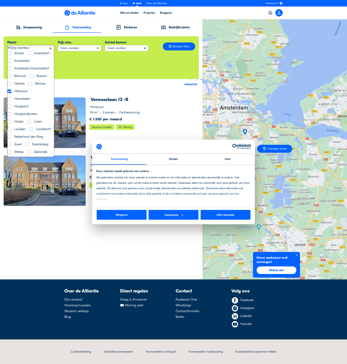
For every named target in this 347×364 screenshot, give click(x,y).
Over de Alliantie (156, 3)
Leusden (20, 129)
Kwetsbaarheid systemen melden (255, 351)
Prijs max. (65, 42)
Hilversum (21, 91)
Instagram (247, 308)
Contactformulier (188, 311)
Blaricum (20, 76)
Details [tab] (173, 158)
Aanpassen (171, 214)
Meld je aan (276, 270)
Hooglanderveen (25, 114)
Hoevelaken (22, 99)
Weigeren (122, 214)
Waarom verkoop (76, 311)
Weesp (19, 152)
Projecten (149, 12)
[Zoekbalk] (270, 13)
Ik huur (124, 3)
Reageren (166, 12)
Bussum (42, 76)
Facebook (247, 300)
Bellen (180, 317)
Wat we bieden (129, 12)
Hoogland (21, 106)
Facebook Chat (186, 299)
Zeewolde (40, 152)
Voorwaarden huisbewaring (206, 351)
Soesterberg (40, 144)
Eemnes (40, 83)
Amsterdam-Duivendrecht (31, 68)
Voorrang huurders (77, 305)
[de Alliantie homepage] (79, 13)
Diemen (19, 83)
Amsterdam (22, 61)
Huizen (19, 121)
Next (79, 122)
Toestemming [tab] (119, 158)
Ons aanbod (73, 299)
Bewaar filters (181, 46)
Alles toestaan (225, 214)
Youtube (246, 324)
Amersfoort (42, 53)
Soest (18, 144)
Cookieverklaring (81, 351)
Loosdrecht (43, 129)
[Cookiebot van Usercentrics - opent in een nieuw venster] (235, 146)
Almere (19, 53)
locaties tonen (277, 148)
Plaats (11, 42)
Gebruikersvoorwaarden (118, 351)
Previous (10, 180)
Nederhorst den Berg (28, 137)
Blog (67, 317)
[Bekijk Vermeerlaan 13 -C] (45, 180)
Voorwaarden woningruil (161, 351)
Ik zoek (137, 3)
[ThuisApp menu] (279, 12)
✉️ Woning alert (132, 305)
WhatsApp (183, 305)
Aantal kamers (116, 42)
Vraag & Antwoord (133, 299)
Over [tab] (228, 158)
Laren (38, 121)
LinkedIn (246, 316)
